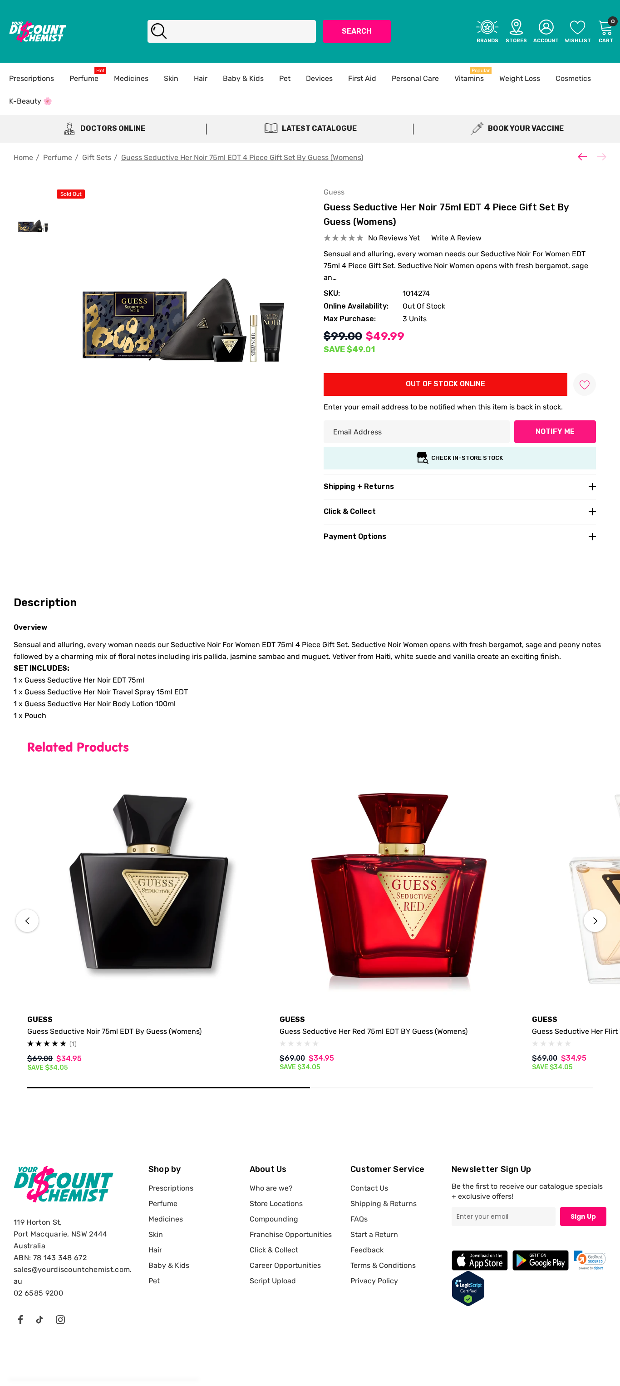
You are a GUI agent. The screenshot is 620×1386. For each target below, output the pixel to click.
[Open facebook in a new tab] (20, 1319)
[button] (589, 1260)
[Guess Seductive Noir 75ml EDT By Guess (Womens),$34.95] (146, 887)
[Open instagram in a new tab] (60, 1319)
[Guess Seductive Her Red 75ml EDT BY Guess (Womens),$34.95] (399, 887)
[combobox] (232, 31)
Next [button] (595, 920)
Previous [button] (27, 920)
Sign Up (583, 1216)
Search (357, 31)
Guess (334, 192)
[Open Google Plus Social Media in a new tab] (39, 1319)
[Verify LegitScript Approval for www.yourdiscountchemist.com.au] (468, 1288)
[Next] (599, 156)
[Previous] (584, 156)
